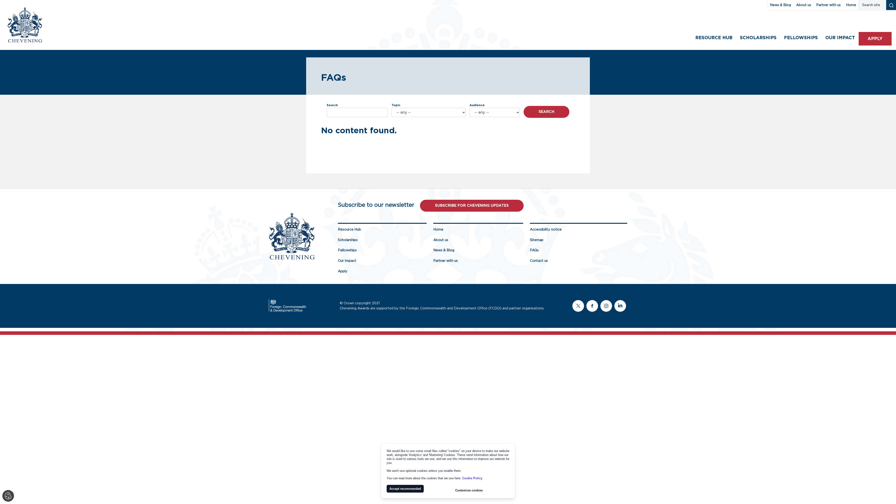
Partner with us (828, 5)
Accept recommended (405, 488)
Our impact (840, 38)
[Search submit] (891, 5)
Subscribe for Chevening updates (472, 205)
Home (851, 5)
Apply (875, 39)
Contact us (539, 260)
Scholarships (758, 38)
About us (803, 5)
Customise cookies (469, 490)
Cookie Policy (472, 478)
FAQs (534, 250)
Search (332, 105)
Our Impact (347, 260)
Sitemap (536, 240)
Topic (396, 105)
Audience (477, 105)
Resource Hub (713, 38)
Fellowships (801, 38)
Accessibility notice (546, 229)
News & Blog (780, 5)
